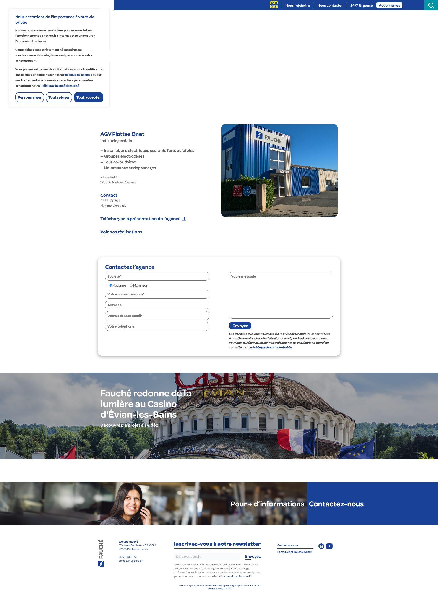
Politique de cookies (77, 75)
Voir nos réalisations (121, 231)
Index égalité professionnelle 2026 (242, 585)
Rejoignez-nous (253, 15)
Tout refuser (59, 97)
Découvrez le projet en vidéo (129, 425)
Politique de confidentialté (60, 86)
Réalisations (165, 15)
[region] (59, 58)
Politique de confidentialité (272, 347)
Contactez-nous (336, 503)
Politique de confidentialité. (236, 576)
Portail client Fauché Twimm (295, 551)
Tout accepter (88, 97)
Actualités (292, 15)
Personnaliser (30, 97)
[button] (143, 218)
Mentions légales (187, 585)
